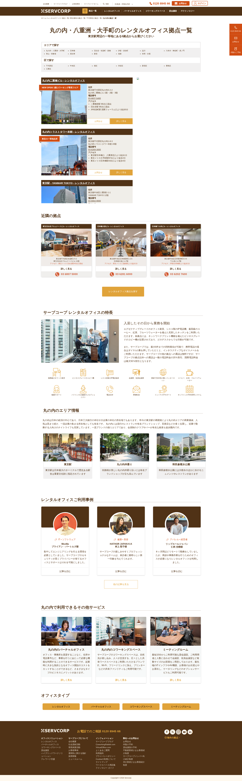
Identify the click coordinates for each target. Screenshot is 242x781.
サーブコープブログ (61, 4)
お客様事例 (76, 4)
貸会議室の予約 (130, 747)
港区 (95, 66)
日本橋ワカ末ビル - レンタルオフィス (166, 226)
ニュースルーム (75, 759)
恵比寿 (72, 54)
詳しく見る (121, 121)
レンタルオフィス (112, 11)
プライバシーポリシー (105, 756)
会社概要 (46, 4)
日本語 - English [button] (122, 4)
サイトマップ (102, 762)
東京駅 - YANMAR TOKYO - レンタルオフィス (68, 183)
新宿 (95, 54)
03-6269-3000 (94, 149)
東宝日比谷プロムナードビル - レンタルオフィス (61, 226)
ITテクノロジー (188, 11)
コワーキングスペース (155, 11)
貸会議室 (173, 11)
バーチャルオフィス (132, 11)
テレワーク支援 (48, 759)
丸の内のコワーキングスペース (121, 649)
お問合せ (235, 42)
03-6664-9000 (94, 201)
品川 (143, 51)
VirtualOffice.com (103, 747)
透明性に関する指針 (77, 753)
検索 (107, 4)
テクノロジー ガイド (105, 768)
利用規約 (100, 753)
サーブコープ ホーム (91, 4)
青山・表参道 (51, 54)
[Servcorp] (55, 11)
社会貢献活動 (74, 744)
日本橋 (72, 51)
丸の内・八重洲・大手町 (55, 51)
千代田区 (49, 66)
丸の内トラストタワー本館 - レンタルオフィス (68, 131)
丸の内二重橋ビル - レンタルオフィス (63, 80)
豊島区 (168, 66)
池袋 (119, 54)
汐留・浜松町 (123, 51)
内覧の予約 (128, 744)
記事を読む (65, 571)
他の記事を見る (121, 584)
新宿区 (144, 66)
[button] (60, 121)
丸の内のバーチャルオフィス (66, 649)
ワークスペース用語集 (105, 765)
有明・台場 (146, 54)
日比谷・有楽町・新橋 (102, 51)
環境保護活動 (74, 747)
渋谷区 (120, 66)
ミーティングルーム (175, 649)
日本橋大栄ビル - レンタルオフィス (110, 226)
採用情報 (72, 756)
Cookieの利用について (106, 759)
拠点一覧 (93, 11)
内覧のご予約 (236, 52)
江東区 (48, 69)
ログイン (202, 3)
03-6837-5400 (94, 98)
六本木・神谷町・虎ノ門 (175, 51)
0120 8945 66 (161, 3)
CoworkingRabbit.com (105, 744)
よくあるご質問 (103, 750)
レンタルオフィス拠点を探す (123, 291)
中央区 (72, 66)
